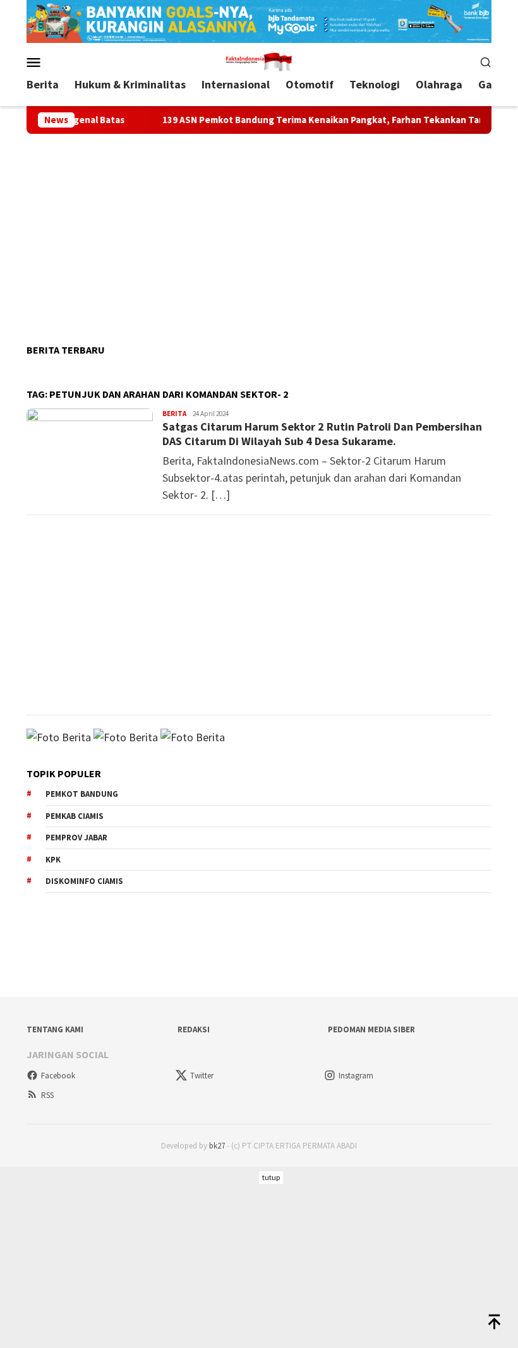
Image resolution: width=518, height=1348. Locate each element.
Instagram (356, 1075)
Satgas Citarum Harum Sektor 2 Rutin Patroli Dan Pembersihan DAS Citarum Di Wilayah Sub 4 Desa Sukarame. (322, 433)
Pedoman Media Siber (371, 1029)
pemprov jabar (76, 837)
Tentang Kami (55, 1029)
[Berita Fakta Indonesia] (259, 60)
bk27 (217, 1145)
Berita (174, 413)
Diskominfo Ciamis (84, 881)
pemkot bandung (81, 794)
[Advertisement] (259, 233)
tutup (271, 1177)
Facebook (58, 1075)
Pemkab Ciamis (74, 816)
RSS (47, 1095)
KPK (53, 859)
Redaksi (194, 1029)
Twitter (202, 1075)
